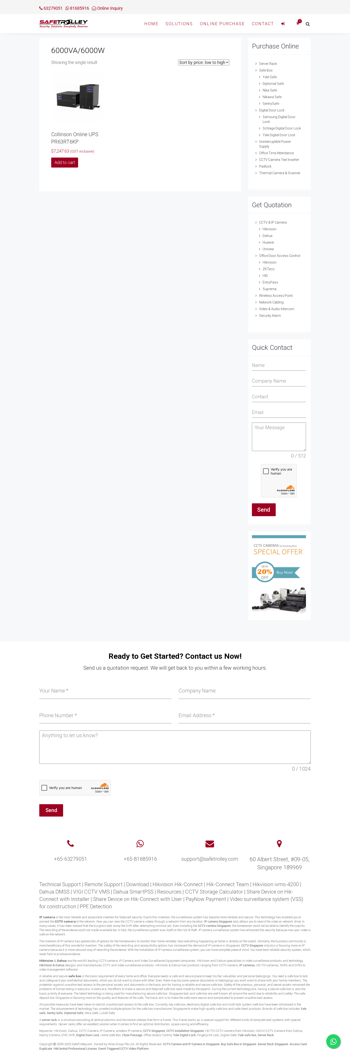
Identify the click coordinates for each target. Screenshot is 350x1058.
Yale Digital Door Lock (279, 135)
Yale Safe (270, 77)
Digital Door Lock (272, 110)
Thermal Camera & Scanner (279, 173)
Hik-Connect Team (227, 884)
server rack (49, 1020)
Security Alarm (270, 315)
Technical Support (60, 884)
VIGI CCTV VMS (91, 892)
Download (137, 884)
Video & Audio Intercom (276, 309)
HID (265, 276)
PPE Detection (96, 906)
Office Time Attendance (276, 153)
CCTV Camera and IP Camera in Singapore (191, 1044)
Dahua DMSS (54, 892)
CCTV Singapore (252, 945)
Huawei (268, 242)
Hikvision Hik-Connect (178, 884)
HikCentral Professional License (75, 1048)
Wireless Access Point (276, 296)
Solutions (179, 23)
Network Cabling (271, 302)
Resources (169, 892)
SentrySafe (271, 104)
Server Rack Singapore (273, 1044)
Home (151, 23)
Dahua (267, 236)
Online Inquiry (109, 8)
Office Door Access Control (279, 256)
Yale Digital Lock (184, 1035)
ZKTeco (269, 269)
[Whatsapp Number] (140, 844)
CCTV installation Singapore (185, 1031)
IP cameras (247, 965)
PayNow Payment (206, 899)
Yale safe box (247, 1035)
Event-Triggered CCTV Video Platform (123, 1048)
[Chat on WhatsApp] (333, 1041)
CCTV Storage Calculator (214, 892)
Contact (263, 23)
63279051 (53, 8)
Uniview (268, 249)
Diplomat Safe (273, 84)
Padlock (265, 166)
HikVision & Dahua (51, 965)
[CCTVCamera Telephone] (70, 844)
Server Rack (268, 64)
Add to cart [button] (65, 162)
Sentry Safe (55, 1013)
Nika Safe (270, 90)
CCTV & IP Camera (273, 222)
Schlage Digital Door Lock (282, 128)
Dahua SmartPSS (133, 892)
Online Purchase (222, 23)
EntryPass (270, 282)
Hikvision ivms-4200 (276, 884)
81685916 (79, 8)
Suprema (269, 289)
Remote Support (104, 884)
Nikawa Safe (272, 97)
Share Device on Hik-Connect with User (137, 899)
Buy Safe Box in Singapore (238, 1044)
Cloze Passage (132, 1035)
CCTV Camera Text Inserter (279, 160)
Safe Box (266, 70)
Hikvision (269, 229)
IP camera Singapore (218, 921)
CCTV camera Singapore (214, 926)
